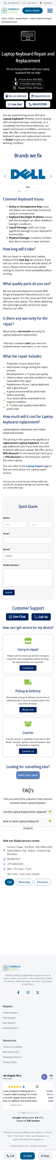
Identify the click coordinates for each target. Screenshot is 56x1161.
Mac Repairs (9, 1022)
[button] (50, 10)
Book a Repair (32, 10)
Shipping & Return (12, 1057)
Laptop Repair (22, 18)
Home (4, 18)
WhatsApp (24, 882)
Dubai (11, 18)
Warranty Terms (11, 1051)
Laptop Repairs (10, 1028)
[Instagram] (28, 992)
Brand (7, 549)
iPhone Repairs (10, 1012)
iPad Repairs (9, 1017)
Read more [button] (28, 1105)
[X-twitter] (38, 992)
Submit (8, 592)
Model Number (11, 565)
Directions (43, 882)
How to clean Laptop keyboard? (21, 821)
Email (7, 533)
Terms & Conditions (13, 1046)
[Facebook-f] (18, 992)
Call (9, 882)
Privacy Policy (10, 1062)
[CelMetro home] (10, 10)
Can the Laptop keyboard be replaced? (25, 812)
